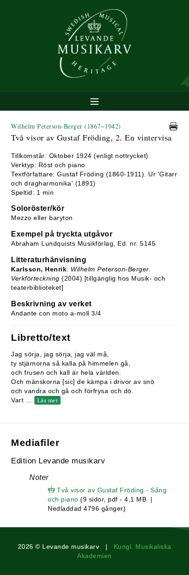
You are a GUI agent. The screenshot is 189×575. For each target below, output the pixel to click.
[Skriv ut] (173, 126)
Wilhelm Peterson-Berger (66, 126)
